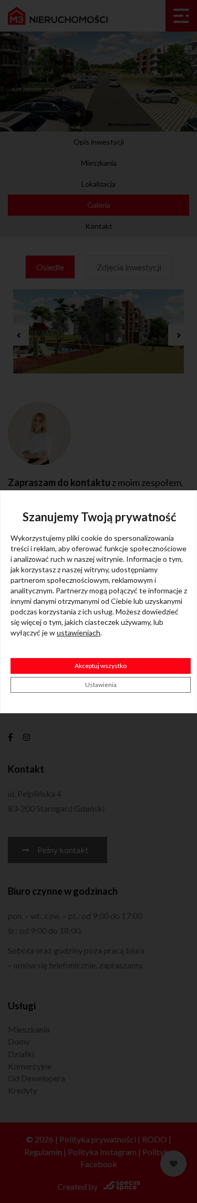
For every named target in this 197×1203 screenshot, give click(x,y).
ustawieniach (78, 632)
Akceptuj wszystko (101, 666)
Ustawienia (101, 685)
